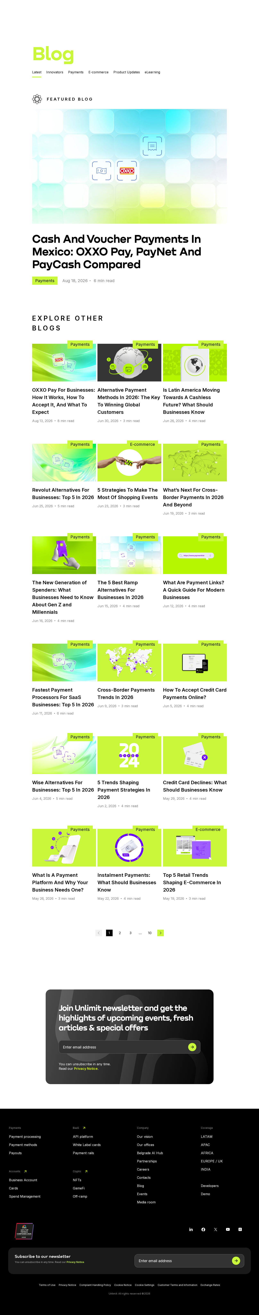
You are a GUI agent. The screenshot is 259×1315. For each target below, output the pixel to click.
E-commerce (98, 72)
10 (150, 933)
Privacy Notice (86, 1069)
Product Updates (126, 72)
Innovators (54, 72)
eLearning (152, 72)
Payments (76, 72)
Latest (36, 72)
